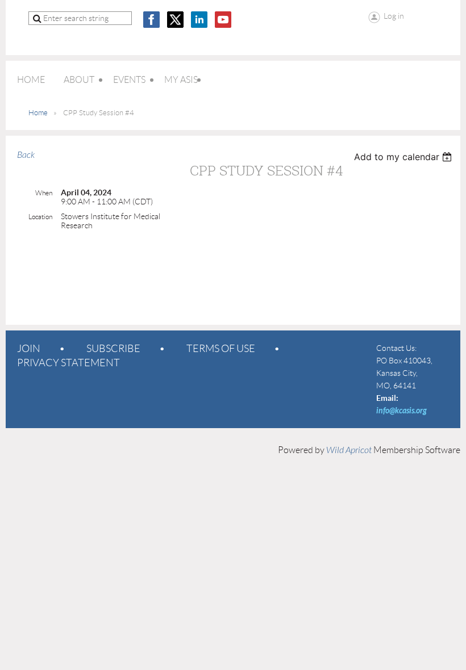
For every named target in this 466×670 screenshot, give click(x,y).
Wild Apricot (349, 450)
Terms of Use (220, 348)
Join (28, 348)
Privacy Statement (68, 362)
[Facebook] (151, 19)
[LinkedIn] (199, 19)
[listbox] (404, 157)
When (43, 192)
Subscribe (113, 348)
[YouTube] (223, 19)
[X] (175, 19)
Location (40, 216)
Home (38, 112)
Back (26, 155)
